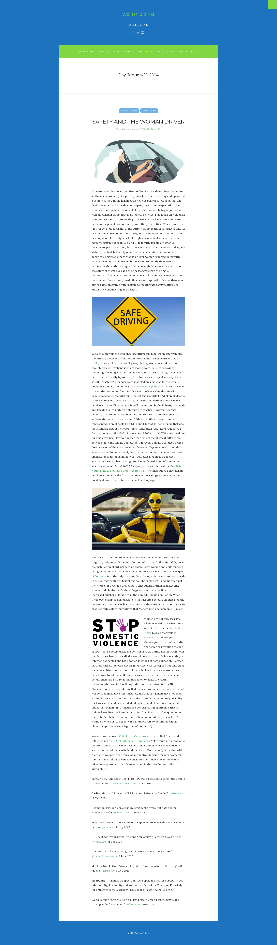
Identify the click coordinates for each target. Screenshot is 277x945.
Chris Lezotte (154, 129)
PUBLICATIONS (145, 51)
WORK (116, 51)
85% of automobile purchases (131, 741)
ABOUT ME (103, 51)
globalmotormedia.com (105, 856)
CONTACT (182, 51)
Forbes (99, 576)
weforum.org (133, 904)
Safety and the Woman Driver (138, 121)
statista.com (176, 793)
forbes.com (109, 827)
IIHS (94, 363)
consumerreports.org (124, 783)
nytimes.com (99, 841)
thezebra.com (122, 812)
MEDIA (160, 51)
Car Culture (149, 110)
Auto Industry (129, 110)
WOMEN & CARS (86, 51)
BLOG (194, 51)
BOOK (170, 51)
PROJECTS (128, 51)
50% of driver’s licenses (133, 736)
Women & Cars (138, 14)
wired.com (109, 870)
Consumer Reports (146, 386)
